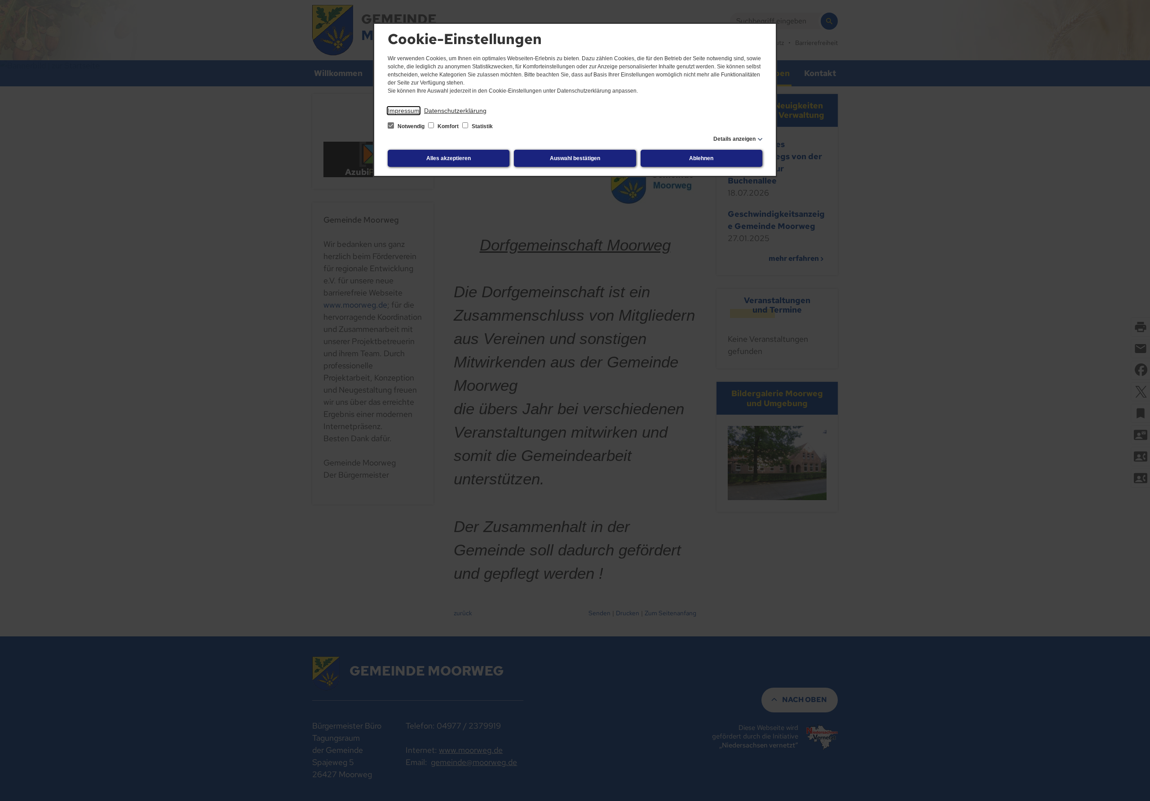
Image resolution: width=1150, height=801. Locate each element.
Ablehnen (701, 158)
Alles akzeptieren (448, 158)
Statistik (481, 126)
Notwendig (411, 126)
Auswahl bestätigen (575, 158)
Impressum (404, 110)
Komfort (448, 126)
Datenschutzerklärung (455, 110)
